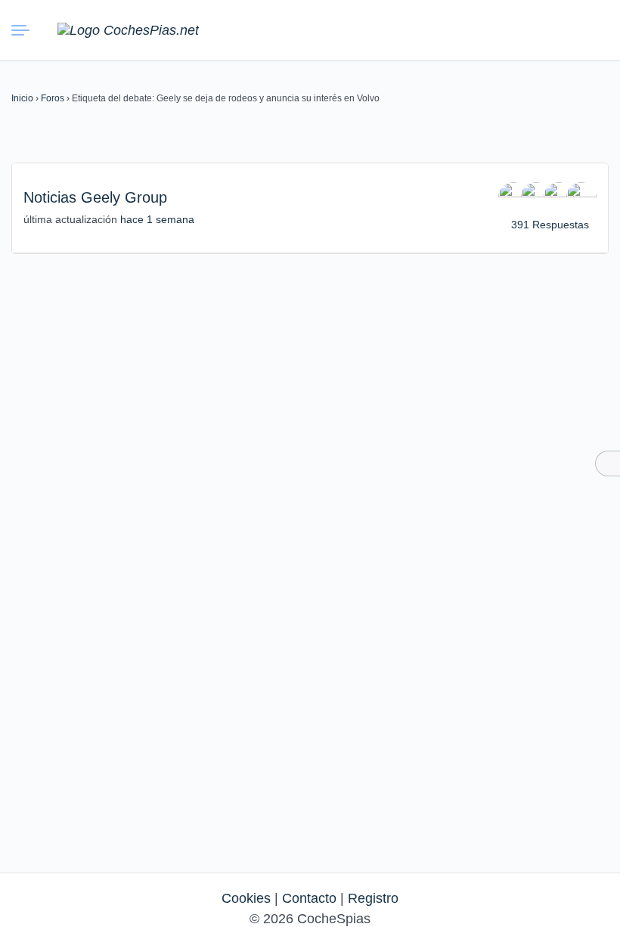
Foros (52, 98)
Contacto (309, 898)
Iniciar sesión (556, 29)
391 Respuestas (550, 225)
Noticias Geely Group (95, 197)
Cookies (246, 898)
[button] (521, 30)
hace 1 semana (157, 219)
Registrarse (591, 29)
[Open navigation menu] (23, 30)
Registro (373, 898)
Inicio (22, 98)
